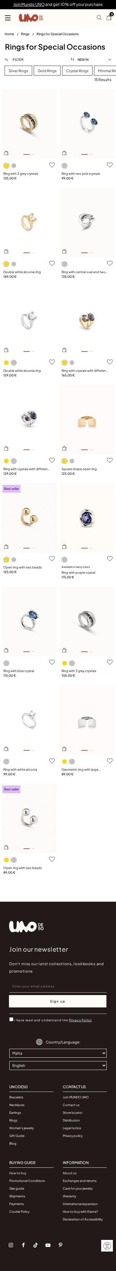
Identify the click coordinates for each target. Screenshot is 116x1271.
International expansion (80, 1204)
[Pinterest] (60, 1245)
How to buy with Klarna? (80, 1211)
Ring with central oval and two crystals (83, 272)
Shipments (17, 1196)
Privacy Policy (80, 1020)
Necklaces (16, 1105)
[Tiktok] (35, 1245)
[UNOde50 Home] (31, 18)
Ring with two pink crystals (81, 173)
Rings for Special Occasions (58, 34)
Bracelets (16, 1097)
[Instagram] (11, 1245)
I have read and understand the (53, 1020)
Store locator (72, 1112)
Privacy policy (73, 1136)
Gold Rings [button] (47, 70)
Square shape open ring (79, 469)
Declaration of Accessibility (83, 1219)
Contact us (71, 1105)
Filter (18, 59)
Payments (16, 1204)
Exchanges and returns (80, 1181)
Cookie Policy (19, 1211)
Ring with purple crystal (78, 572)
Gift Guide (16, 1136)
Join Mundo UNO (29, 4)
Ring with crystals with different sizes (84, 371)
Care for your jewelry (77, 1188)
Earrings (15, 1112)
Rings (25, 34)
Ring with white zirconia (20, 769)
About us (69, 1173)
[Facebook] (23, 1245)
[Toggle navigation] (8, 18)
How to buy (17, 1173)
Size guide (16, 1188)
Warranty (69, 1196)
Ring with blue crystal (18, 671)
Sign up (58, 1001)
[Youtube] (48, 1245)
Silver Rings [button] (18, 70)
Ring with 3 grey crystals (20, 173)
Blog (12, 1143)
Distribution (71, 1120)
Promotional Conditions (27, 1181)
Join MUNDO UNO (76, 1097)
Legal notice (72, 1128)
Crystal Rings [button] (77, 70)
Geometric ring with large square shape (80, 770)
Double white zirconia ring (22, 272)
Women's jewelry (21, 1128)
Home (10, 34)
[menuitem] (13, 35)
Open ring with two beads (22, 567)
